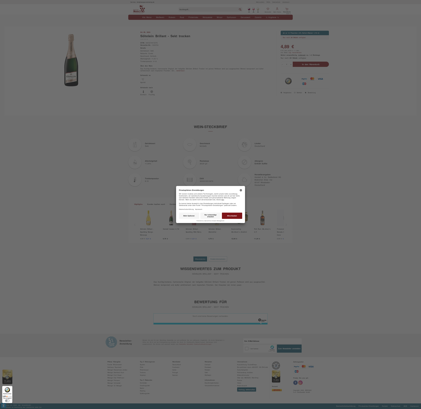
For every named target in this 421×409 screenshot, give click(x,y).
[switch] (7, 400)
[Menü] (11, 387)
